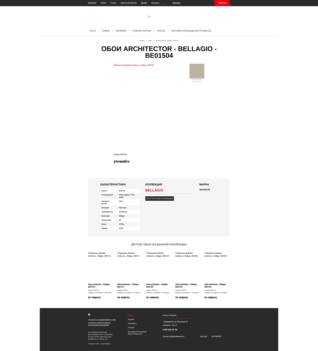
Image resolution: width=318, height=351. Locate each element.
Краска (161, 31)
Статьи (113, 2)
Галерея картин (141, 31)
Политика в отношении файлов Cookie (102, 320)
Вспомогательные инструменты (191, 31)
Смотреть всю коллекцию (159, 199)
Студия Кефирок (106, 344)
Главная (141, 40)
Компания (92, 2)
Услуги (103, 2)
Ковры (106, 31)
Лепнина (121, 31)
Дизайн (144, 2)
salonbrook (216, 336)
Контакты (156, 2)
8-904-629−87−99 (170, 329)
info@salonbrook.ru (177, 336)
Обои (93, 31)
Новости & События (129, 2)
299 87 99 (222, 3)
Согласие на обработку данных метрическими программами (99, 324)
